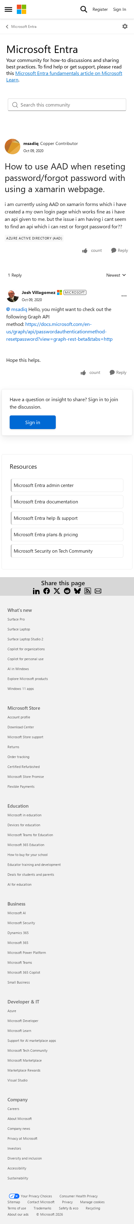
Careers (13, 1108)
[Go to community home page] (21, 9)
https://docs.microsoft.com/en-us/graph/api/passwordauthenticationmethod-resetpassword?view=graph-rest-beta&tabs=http (59, 331)
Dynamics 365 (18, 932)
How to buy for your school (27, 854)
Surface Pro (16, 619)
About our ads (18, 1214)
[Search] (84, 9)
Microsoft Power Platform (26, 952)
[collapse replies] (67, 287)
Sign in (32, 422)
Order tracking (18, 756)
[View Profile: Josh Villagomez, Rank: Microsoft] (12, 296)
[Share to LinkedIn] (36, 590)
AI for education (19, 884)
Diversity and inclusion (24, 1158)
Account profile (18, 717)
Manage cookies (92, 1202)
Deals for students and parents (30, 874)
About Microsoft (19, 1118)
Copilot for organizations (26, 649)
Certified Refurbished (23, 766)
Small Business (18, 982)
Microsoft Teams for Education (30, 834)
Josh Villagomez (38, 292)
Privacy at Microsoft (22, 1138)
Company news (18, 1128)
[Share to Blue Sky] (77, 590)
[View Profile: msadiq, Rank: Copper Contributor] (12, 146)
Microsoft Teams (19, 962)
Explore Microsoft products (27, 678)
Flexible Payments (21, 786)
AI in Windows (18, 668)
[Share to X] (57, 590)
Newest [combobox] (116, 275)
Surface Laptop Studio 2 (25, 639)
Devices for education (23, 825)
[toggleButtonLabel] (125, 26)
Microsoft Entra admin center (44, 485)
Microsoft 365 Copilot (23, 972)
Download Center (20, 727)
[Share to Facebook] (46, 590)
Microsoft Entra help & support (46, 518)
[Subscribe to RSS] (87, 590)
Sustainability (17, 1178)
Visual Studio (17, 1080)
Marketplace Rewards (24, 1070)
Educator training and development (34, 864)
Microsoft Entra (23, 26)
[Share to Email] (98, 590)
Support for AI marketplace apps (31, 1040)
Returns (13, 746)
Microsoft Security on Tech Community (53, 551)
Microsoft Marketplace (24, 1060)
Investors (14, 1148)
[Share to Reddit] (67, 590)
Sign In (119, 9)
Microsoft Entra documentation (46, 501)
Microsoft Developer (22, 1020)
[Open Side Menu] (8, 9)
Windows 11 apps (20, 688)
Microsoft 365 (17, 942)
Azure (11, 1010)
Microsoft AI (16, 912)
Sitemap (13, 1202)
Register (100, 9)
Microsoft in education (24, 815)
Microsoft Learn (19, 1030)
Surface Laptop (18, 629)
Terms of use (16, 1208)
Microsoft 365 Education (25, 844)
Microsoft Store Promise (25, 776)
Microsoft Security (21, 922)
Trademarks (42, 1208)
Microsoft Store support (25, 737)
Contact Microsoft (41, 1202)
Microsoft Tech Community (27, 1050)
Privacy (67, 1202)
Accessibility (16, 1168)
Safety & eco (68, 1208)
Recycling (93, 1208)
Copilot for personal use (25, 658)
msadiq (31, 143)
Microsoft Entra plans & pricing (46, 534)
